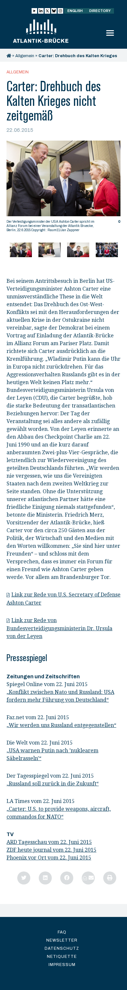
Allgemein (24, 56)
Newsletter (62, 940)
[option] (63, 188)
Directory (100, 11)
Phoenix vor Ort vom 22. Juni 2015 (49, 858)
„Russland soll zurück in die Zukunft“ (53, 784)
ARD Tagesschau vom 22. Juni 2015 (49, 842)
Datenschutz (62, 948)
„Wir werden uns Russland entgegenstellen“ (61, 725)
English (75, 11)
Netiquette (62, 956)
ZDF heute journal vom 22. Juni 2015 (51, 850)
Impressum (62, 964)
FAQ (62, 932)
